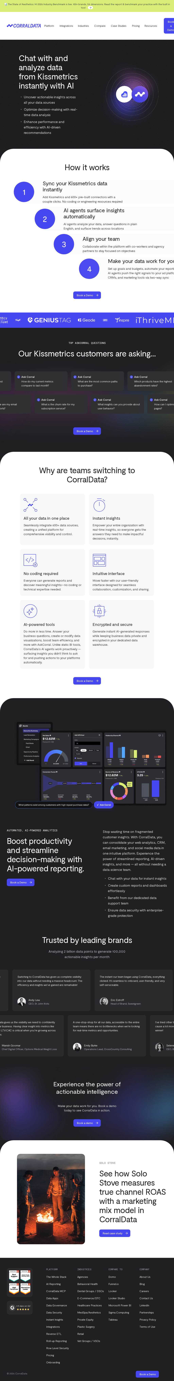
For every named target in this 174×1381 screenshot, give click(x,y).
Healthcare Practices (89, 1305)
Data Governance (56, 1305)
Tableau (113, 1319)
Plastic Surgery (86, 1326)
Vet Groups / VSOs (88, 1340)
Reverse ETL (54, 1333)
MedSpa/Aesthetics (89, 1312)
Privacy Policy (148, 1319)
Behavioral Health (87, 1283)
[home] (24, 26)
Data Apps (52, 1298)
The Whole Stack (56, 1276)
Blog (142, 1283)
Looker (112, 1291)
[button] (49, 25)
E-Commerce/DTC (88, 1298)
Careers (144, 1291)
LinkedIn (144, 1305)
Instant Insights (54, 1319)
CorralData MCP (56, 1291)
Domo (112, 1276)
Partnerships (147, 1312)
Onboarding (53, 1362)
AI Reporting (53, 1283)
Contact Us (146, 1298)
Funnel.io (113, 1283)
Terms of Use (147, 1326)
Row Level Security (57, 1348)
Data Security (54, 1312)
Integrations (66, 25)
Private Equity (85, 1319)
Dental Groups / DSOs (90, 1291)
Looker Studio (116, 1298)
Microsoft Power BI (119, 1305)
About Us (145, 1276)
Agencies (82, 1276)
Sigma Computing (118, 1312)
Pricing (136, 25)
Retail (80, 1333)
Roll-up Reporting (56, 1340)
